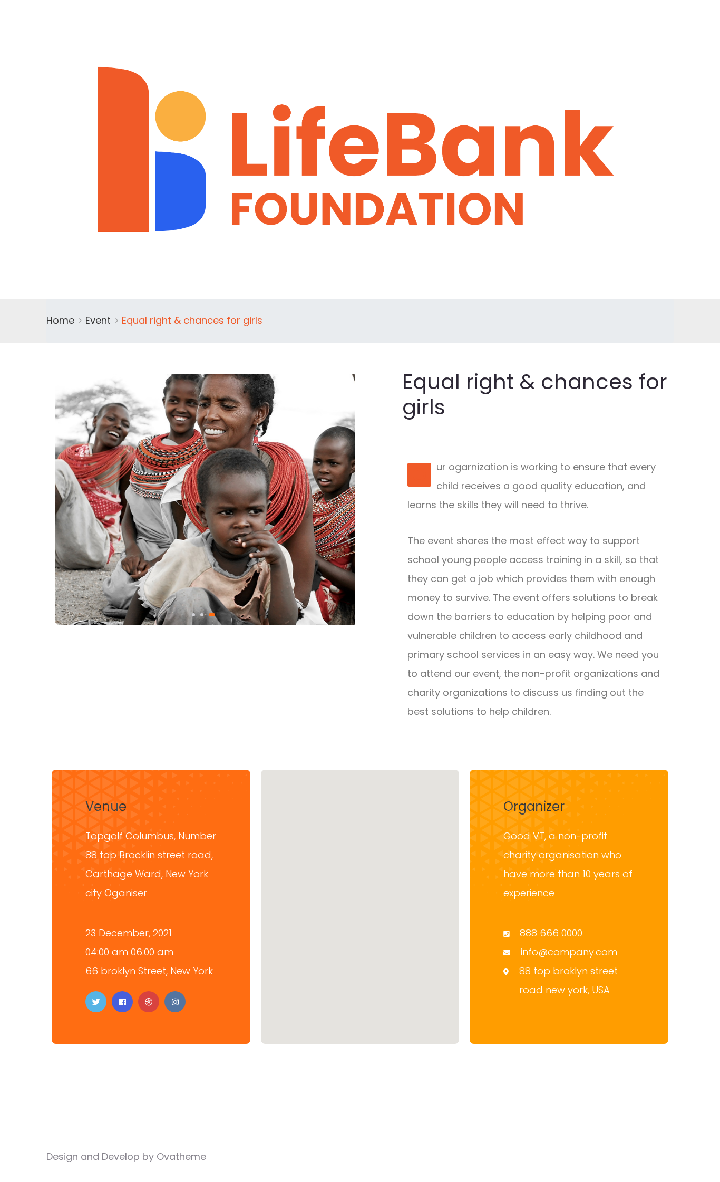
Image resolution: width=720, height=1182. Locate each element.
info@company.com (569, 951)
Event (98, 320)
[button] (193, 615)
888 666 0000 (551, 932)
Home (60, 320)
